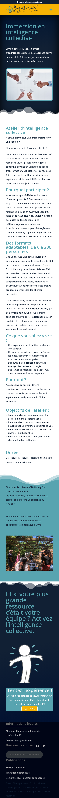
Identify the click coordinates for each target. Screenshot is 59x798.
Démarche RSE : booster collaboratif (25, 778)
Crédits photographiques (19, 740)
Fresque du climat (15, 767)
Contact (29, 708)
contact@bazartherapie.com (24, 754)
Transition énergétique (18, 772)
